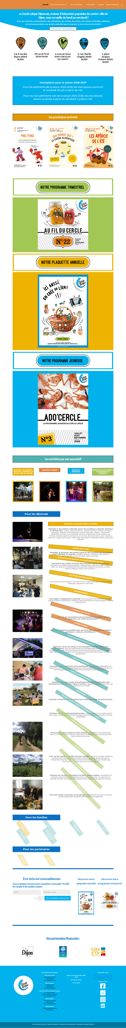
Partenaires (90, 5)
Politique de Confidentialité (67, 1024)
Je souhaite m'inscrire (57, 898)
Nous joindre (102, 977)
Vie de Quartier (76, 5)
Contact (101, 5)
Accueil (45, 5)
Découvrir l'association (63, 29)
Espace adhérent (112, 5)
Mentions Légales (52, 1024)
